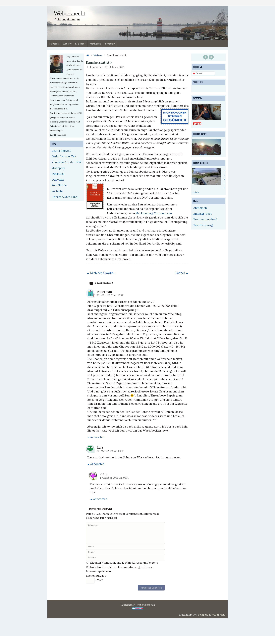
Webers (98, 55)
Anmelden (200, 207)
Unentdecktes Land (64, 197)
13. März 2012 (116, 67)
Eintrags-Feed (202, 213)
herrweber (96, 67)
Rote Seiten (59, 185)
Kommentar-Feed (205, 219)
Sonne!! (180, 273)
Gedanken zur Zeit (64, 156)
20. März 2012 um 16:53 (110, 451)
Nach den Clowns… (102, 273)
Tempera (203, 614)
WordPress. (218, 614)
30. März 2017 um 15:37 (110, 295)
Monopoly (58, 168)
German (198, 73)
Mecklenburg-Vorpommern (154, 213)
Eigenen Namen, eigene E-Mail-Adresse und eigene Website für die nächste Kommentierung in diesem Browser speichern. (122, 567)
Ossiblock (58, 173)
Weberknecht (69, 13)
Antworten (97, 437)
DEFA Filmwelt (61, 150)
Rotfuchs (57, 191)
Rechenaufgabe (96, 575)
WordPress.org (203, 225)
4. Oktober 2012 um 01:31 (114, 477)
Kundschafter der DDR (66, 162)
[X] (211, 57)
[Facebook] (205, 57)
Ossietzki (58, 179)
